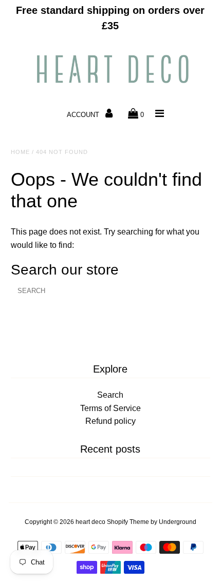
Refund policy (110, 421)
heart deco (90, 521)
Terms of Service (110, 408)
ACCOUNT (84, 115)
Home (20, 152)
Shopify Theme (128, 521)
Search (110, 395)
